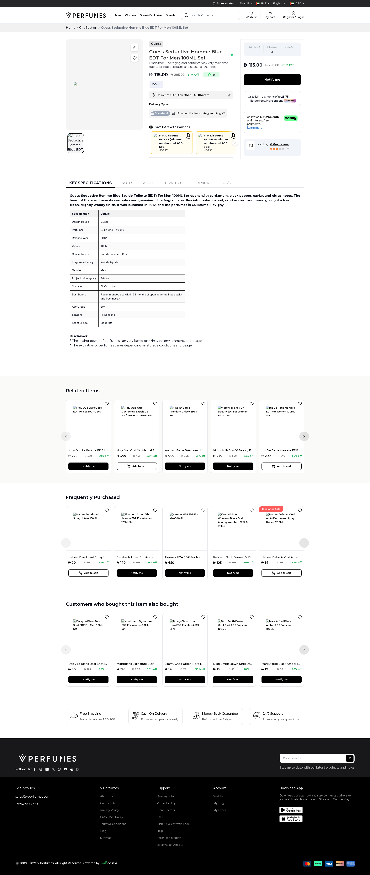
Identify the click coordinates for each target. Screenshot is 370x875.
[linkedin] (47, 769)
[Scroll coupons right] (235, 143)
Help (160, 831)
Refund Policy (166, 803)
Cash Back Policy (111, 817)
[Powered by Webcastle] (109, 863)
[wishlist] (107, 403)
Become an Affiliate (170, 845)
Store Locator (166, 810)
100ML (156, 84)
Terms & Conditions (113, 824)
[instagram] (40, 769)
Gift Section (88, 27)
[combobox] (262, 3)
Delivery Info (165, 796)
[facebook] (34, 769)
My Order (219, 810)
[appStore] (71, 769)
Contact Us (107, 803)
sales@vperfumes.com (32, 796)
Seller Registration (169, 838)
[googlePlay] (77, 769)
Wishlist (218, 796)
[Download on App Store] (318, 818)
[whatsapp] (59, 769)
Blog (103, 831)
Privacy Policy (109, 810)
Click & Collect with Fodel (173, 824)
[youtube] (65, 769)
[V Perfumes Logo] (86, 15)
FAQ (160, 817)
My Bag (218, 803)
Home (70, 27)
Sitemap (106, 838)
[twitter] (53, 769)
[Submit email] (350, 758)
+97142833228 (26, 804)
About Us (106, 796)
